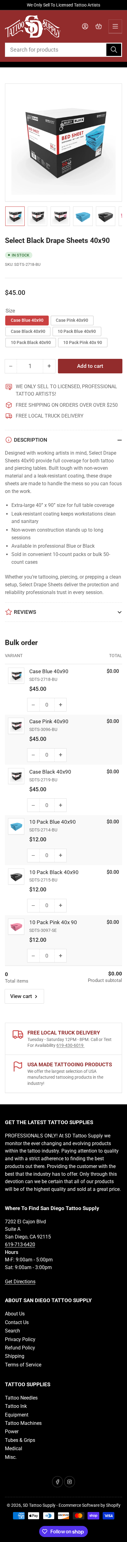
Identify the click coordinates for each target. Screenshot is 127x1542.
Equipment (16, 1415)
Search (12, 1331)
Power (11, 1431)
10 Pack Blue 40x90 (77, 331)
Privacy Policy (20, 1339)
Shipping (14, 1356)
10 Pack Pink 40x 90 (82, 342)
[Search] (114, 50)
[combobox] (63, 50)
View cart (21, 996)
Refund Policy (20, 1348)
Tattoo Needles (21, 1398)
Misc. (11, 1457)
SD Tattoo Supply (39, 1505)
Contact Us (17, 1322)
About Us (15, 1314)
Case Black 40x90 (28, 331)
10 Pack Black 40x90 (31, 342)
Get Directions (20, 1282)
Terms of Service (23, 1365)
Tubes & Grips (20, 1440)
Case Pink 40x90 (72, 320)
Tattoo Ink (16, 1406)
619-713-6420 (20, 1244)
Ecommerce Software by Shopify (90, 1505)
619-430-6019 (70, 1045)
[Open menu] (115, 26)
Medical (13, 1448)
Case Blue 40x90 (27, 320)
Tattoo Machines (23, 1423)
